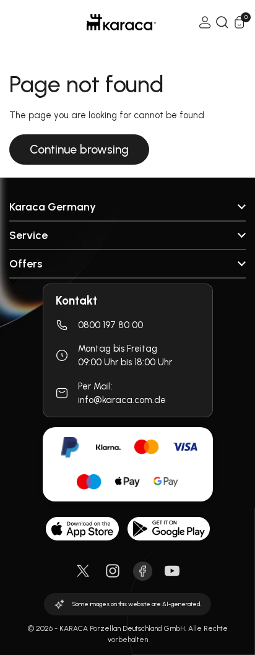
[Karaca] (104, 22)
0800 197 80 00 (110, 325)
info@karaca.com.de (122, 400)
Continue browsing (79, 149)
